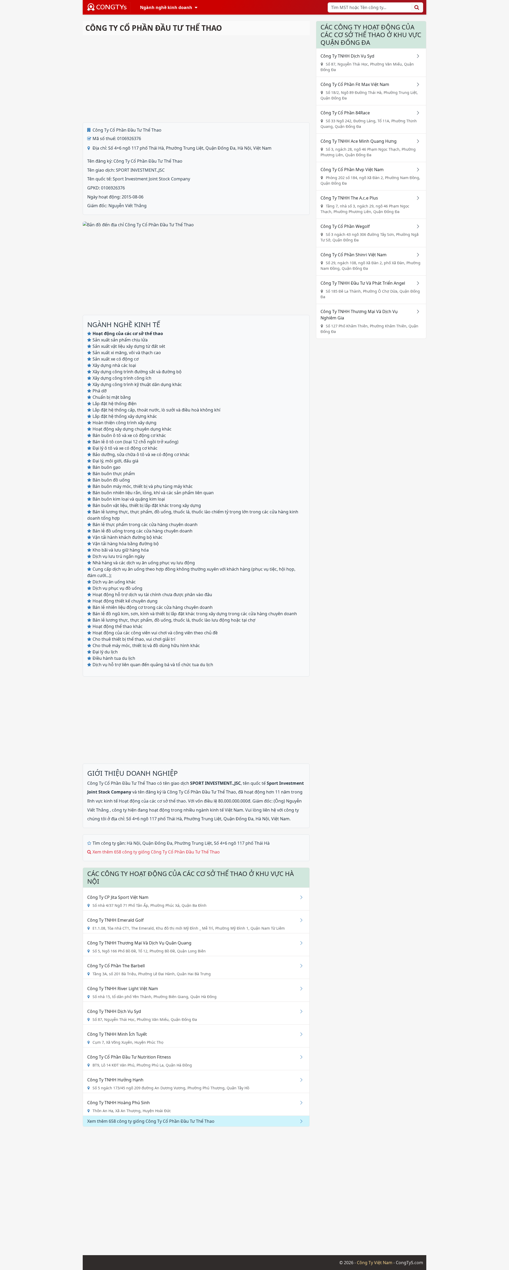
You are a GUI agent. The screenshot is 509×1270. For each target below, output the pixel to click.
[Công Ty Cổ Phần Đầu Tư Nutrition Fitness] (299, 1057)
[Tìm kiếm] (417, 7)
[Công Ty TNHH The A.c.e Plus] (416, 198)
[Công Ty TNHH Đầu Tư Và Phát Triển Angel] (416, 283)
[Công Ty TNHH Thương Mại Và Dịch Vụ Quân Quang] (299, 943)
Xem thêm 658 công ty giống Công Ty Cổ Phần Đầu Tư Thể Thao (156, 852)
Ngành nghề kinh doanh (166, 7)
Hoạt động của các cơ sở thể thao (152, 801)
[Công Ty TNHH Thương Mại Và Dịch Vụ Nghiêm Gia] (416, 311)
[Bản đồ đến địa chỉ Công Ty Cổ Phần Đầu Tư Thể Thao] (138, 224)
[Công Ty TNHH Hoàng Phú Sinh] (299, 1102)
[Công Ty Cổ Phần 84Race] (416, 113)
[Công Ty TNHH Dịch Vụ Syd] (299, 1011)
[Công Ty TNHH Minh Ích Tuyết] (299, 1034)
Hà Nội (133, 843)
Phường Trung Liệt (193, 843)
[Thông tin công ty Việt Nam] (108, 7)
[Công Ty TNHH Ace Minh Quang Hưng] (416, 141)
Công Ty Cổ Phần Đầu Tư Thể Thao (127, 130)
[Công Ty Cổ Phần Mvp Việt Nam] (416, 169)
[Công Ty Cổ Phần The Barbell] (299, 966)
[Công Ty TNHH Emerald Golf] (299, 920)
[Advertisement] (196, 79)
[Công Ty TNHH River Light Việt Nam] (299, 988)
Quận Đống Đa (157, 843)
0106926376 (113, 188)
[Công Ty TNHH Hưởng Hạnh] (299, 1080)
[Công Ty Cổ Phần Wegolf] (416, 226)
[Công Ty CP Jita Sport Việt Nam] (299, 897)
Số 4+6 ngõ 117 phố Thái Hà (242, 843)
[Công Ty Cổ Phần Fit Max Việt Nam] (416, 84)
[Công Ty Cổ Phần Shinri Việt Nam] (416, 255)
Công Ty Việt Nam (374, 1262)
